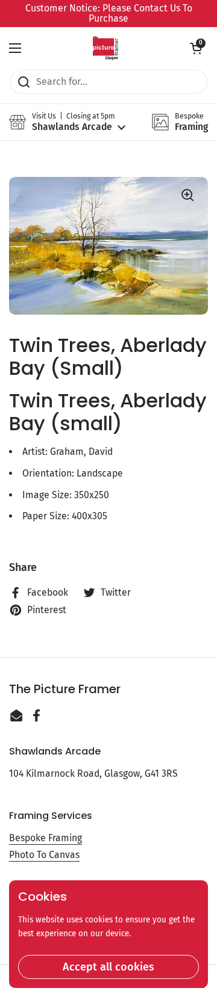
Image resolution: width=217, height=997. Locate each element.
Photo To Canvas (44, 854)
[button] (196, 48)
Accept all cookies (108, 967)
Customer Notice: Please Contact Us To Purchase (108, 13)
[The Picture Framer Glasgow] (105, 48)
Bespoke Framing (45, 838)
